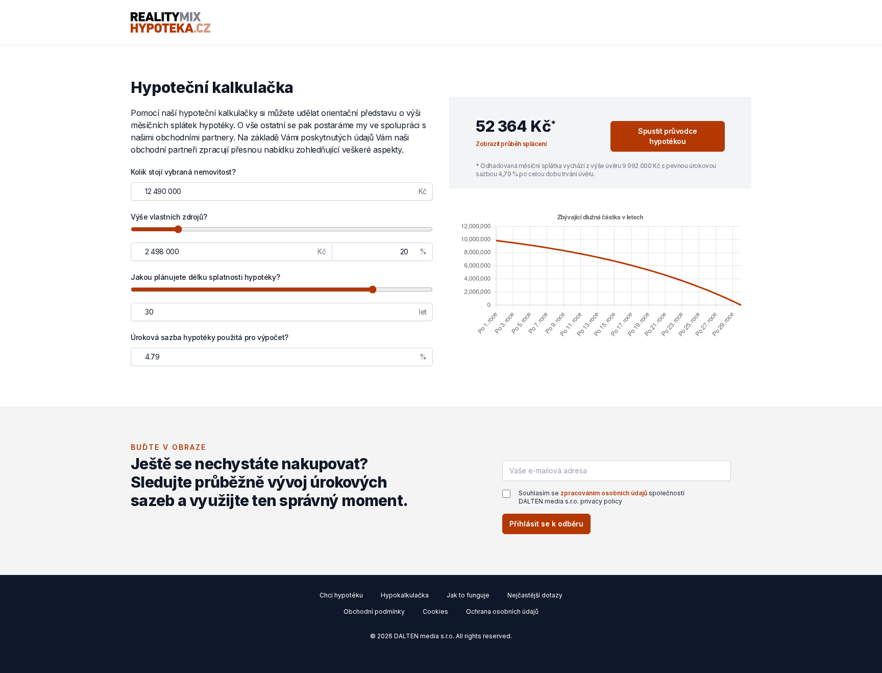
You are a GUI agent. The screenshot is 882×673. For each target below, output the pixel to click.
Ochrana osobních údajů (502, 611)
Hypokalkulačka (405, 595)
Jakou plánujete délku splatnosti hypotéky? (205, 277)
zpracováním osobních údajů (603, 493)
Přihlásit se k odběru (546, 523)
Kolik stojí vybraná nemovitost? (183, 171)
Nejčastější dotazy (534, 595)
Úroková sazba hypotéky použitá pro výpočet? (209, 337)
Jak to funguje (468, 595)
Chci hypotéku (341, 595)
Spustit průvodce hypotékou (667, 136)
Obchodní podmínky (374, 611)
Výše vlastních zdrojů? (169, 216)
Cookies (435, 611)
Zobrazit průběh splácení (511, 144)
